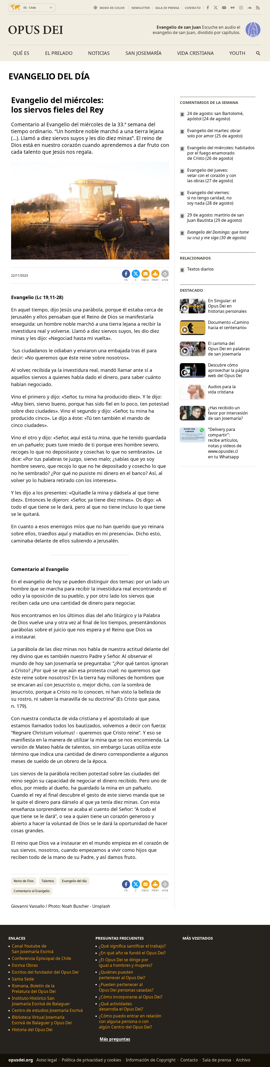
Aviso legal (46, 1060)
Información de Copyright (151, 1060)
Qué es (21, 53)
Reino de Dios (24, 881)
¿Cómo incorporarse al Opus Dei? (130, 997)
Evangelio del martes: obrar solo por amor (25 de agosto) (215, 133)
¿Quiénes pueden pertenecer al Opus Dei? (122, 975)
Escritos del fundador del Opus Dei (45, 972)
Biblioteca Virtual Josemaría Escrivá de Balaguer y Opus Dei (42, 1020)
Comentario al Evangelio (32, 891)
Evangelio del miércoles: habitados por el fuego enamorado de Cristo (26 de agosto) (220, 153)
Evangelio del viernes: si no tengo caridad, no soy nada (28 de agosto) (210, 198)
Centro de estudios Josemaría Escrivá (47, 1010)
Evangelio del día (74, 881)
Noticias (99, 53)
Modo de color (112, 7)
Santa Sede (23, 979)
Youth (237, 53)
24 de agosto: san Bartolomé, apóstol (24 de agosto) (215, 116)
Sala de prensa (167, 7)
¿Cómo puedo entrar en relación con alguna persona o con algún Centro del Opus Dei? (130, 1021)
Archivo (243, 1060)
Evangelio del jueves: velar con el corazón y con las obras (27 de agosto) (211, 175)
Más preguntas (115, 1039)
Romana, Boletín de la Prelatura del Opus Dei (34, 988)
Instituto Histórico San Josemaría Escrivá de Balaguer (41, 1001)
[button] (155, 276)
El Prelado (59, 53)
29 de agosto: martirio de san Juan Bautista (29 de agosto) (215, 217)
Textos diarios (200, 269)
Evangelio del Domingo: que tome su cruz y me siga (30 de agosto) (218, 235)
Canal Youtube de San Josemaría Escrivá (33, 948)
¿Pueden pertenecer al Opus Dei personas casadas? (126, 987)
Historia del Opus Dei (32, 1029)
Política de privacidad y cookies (91, 1060)
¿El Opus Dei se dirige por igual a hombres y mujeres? (125, 962)
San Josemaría (144, 53)
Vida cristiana (195, 53)
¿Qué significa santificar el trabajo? (132, 946)
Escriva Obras (25, 965)
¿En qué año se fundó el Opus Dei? (132, 953)
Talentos (48, 881)
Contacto (193, 7)
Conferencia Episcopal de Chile (41, 958)
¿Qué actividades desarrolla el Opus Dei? (121, 1006)
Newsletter (141, 7)
